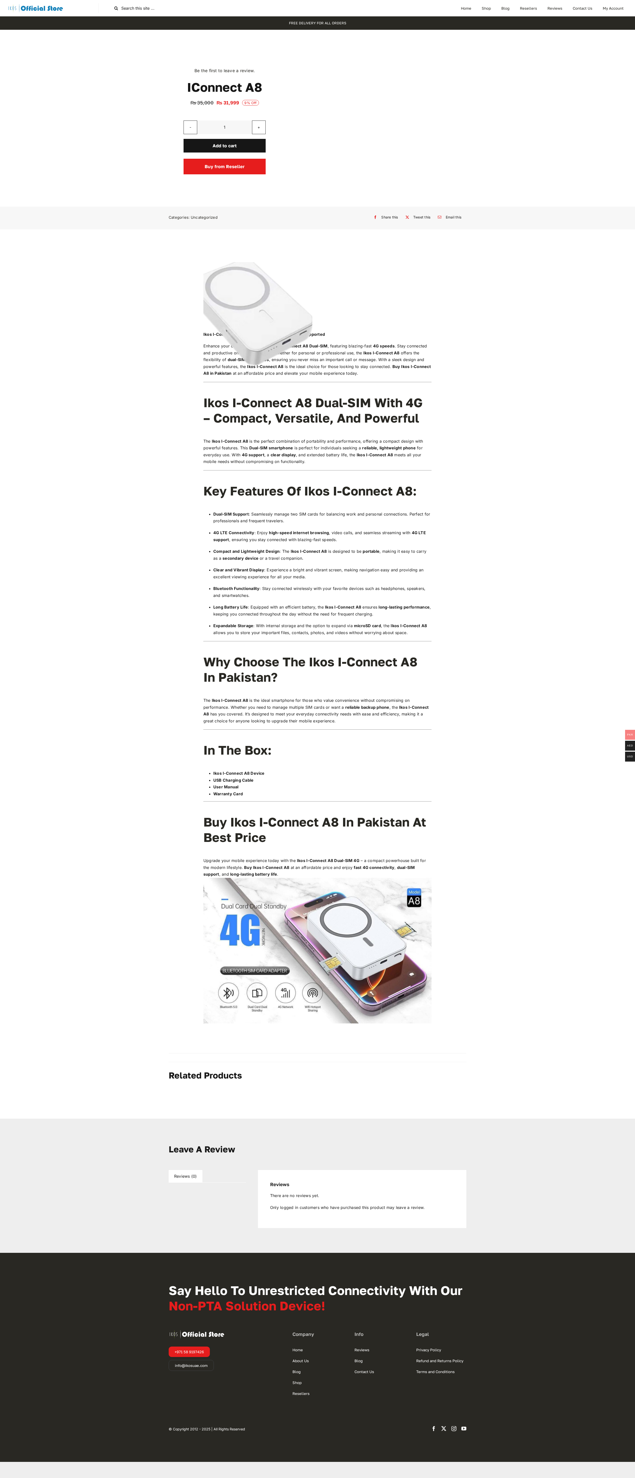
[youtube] (463, 1428)
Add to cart (225, 145)
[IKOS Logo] (35, 5)
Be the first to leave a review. (224, 70)
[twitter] (443, 1428)
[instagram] (453, 1428)
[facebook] (433, 1428)
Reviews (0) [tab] (185, 1176)
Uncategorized (204, 217)
